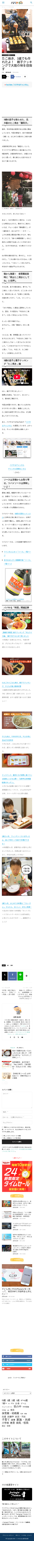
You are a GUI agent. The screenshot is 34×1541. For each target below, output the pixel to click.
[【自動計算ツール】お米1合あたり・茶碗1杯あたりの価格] (6, 1075)
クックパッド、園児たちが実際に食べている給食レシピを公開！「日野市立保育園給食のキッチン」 (17, 779)
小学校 (5, 1423)
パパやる (23, 1026)
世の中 (17, 1407)
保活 (12, 1410)
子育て (6, 1420)
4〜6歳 (24, 1400)
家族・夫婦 (23, 1420)
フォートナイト (7, 1407)
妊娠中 (10, 1417)
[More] (25, 77)
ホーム (3, 7)
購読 (30, 1368)
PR (9, 1404)
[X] (19, 1037)
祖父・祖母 (6, 1426)
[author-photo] (17, 1014)
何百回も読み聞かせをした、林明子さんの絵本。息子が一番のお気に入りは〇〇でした (22, 1203)
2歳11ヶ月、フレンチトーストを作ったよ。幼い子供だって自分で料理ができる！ (16, 840)
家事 (12, 965)
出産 (4, 1417)
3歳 (7, 965)
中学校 (4, 1410)
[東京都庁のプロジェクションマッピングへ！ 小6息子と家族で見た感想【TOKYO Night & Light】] (6, 1248)
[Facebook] (11, 1037)
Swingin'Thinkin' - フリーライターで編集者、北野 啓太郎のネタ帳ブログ (16, 1523)
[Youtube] (23, 1037)
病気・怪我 (22, 1423)
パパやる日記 (10, 7)
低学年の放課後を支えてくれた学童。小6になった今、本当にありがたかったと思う (22, 1236)
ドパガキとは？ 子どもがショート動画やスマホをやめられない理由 (22, 1225)
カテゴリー (6, 1389)
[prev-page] (3, 1083)
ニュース (4, 1068)
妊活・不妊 (20, 1417)
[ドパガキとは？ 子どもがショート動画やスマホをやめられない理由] (6, 1226)
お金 (17, 1403)
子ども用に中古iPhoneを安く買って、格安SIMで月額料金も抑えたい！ (17, 1291)
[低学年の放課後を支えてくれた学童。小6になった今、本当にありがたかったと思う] (6, 1237)
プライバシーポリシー (8, 1535)
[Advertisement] (15, 102)
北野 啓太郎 (8, 72)
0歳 (4, 1400)
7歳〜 (4, 1403)
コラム (3, 1080)
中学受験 (26, 1407)
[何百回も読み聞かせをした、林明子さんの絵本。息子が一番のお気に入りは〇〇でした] (6, 1203)
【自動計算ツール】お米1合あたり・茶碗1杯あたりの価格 (21, 1076)
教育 (12, 1423)
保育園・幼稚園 (10, 1413)
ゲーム (23, 1403)
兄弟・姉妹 (23, 1414)
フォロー (29, 1360)
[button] (3, 2)
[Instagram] (15, 1037)
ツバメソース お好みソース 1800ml (15, 599)
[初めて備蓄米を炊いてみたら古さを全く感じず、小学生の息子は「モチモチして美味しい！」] (6, 1053)
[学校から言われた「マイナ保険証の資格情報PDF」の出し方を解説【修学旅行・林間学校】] (6, 1214)
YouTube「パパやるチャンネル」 (17, 84)
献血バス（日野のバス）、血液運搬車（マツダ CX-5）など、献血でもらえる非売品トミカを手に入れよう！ (24, 994)
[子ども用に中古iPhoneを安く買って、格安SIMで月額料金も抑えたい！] (17, 1275)
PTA (12, 1403)
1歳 (8, 1400)
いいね (29, 1356)
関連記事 (12, 1047)
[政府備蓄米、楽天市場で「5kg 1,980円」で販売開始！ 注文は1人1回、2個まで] (6, 1064)
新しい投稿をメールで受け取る (12, 1138)
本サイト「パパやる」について (24, 1535)
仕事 (8, 1410)
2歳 (13, 1400)
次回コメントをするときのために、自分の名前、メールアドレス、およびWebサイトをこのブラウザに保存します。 (16, 1129)
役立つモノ (12, 55)
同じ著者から (20, 1047)
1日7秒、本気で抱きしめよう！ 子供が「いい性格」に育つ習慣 (9, 992)
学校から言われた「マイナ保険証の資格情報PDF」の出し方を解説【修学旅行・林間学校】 (22, 1214)
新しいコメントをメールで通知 (12, 1136)
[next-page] (6, 1083)
